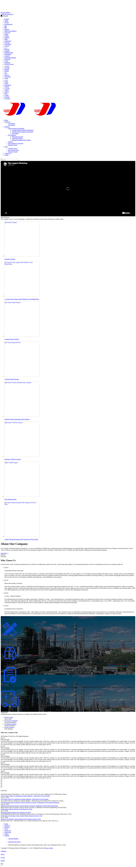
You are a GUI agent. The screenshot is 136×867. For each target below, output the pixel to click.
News (6, 146)
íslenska (6, 29)
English (6, 19)
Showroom (7, 832)
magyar (6, 92)
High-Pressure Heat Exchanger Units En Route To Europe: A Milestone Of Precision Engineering (29, 806)
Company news (12, 148)
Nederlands (7, 54)
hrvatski (6, 69)
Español (6, 49)
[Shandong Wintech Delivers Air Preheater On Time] (16, 809)
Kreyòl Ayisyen (9, 64)
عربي (6, 80)
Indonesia (7, 62)
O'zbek (6, 95)
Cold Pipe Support (17, 138)
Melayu (6, 75)
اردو (5, 47)
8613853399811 (5, 12)
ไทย (5, 73)
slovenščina (7, 44)
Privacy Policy (49, 848)
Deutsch (6, 37)
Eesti (5, 93)
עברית (6, 61)
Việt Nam (7, 32)
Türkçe (6, 90)
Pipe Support (12, 135)
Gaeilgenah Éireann (10, 57)
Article (6, 155)
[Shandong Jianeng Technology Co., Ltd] (31, 109)
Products (7, 127)
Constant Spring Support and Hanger (22, 130)
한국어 (6, 22)
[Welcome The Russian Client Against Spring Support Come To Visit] (21, 816)
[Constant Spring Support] (69, 717)
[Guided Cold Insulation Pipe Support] (69, 727)
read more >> (5, 553)
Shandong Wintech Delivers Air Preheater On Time (16, 812)
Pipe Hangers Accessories (15, 143)
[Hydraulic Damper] (69, 724)
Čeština (6, 36)
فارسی (6, 66)
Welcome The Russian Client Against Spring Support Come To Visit (21, 819)
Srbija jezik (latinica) (10, 31)
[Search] (1, 158)
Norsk (6, 20)
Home (6, 120)
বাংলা (5, 26)
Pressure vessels (12, 151)
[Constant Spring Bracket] (69, 721)
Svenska (6, 97)
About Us (7, 122)
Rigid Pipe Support (17, 137)
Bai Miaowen (8, 24)
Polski (6, 34)
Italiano (6, 71)
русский (7, 67)
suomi (6, 78)
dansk (6, 81)
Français (6, 42)
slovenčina (7, 76)
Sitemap (6, 835)
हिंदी (5, 27)
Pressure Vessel (12, 145)
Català (6, 83)
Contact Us (7, 153)
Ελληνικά (7, 98)
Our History (11, 123)
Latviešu (6, 56)
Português (7, 59)
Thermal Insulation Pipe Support (21, 140)
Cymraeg (7, 88)
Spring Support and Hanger (16, 128)
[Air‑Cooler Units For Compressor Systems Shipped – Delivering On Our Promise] (25, 796)
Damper (10, 142)
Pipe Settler (15, 133)
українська (7, 41)
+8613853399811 (13, 838)
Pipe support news (13, 150)
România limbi (8, 52)
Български (7, 85)
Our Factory (11, 125)
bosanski (7, 51)
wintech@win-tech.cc (7, 14)
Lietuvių (6, 46)
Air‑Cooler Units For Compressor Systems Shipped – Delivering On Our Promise (24, 799)
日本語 (6, 87)
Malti (5, 39)
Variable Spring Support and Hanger (22, 132)
